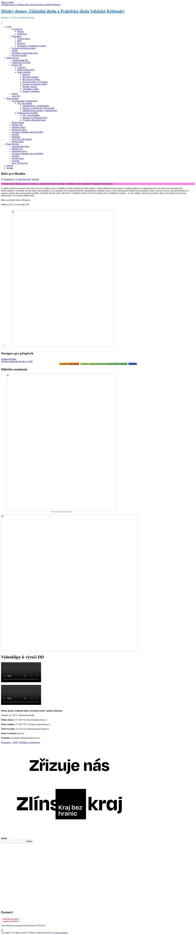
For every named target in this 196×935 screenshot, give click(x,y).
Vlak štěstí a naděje (30, 89)
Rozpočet (21, 43)
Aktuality (35, 179)
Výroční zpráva (23, 39)
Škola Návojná (12, 144)
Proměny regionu (29, 86)
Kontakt (9, 168)
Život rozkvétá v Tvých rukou (35, 82)
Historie (20, 31)
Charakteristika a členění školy (24, 101)
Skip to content (7, 2)
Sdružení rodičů (18, 127)
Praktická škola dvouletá (27, 113)
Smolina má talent (8, 359)
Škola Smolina (12, 98)
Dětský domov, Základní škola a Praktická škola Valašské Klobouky (63, 11)
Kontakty (16, 161)
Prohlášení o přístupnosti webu (25, 53)
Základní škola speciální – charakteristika (39, 110)
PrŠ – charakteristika (31, 115)
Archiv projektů (23, 72)
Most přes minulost (30, 77)
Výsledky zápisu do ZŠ (69, 364)
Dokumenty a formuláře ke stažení (31, 46)
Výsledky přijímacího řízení (34, 120)
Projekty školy (18, 141)
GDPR (15, 50)
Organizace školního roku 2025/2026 (27, 132)
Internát (9, 165)
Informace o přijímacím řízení (34, 118)
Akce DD (16, 96)
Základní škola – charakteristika (35, 106)
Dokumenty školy (19, 130)
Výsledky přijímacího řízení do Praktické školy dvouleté (103, 364)
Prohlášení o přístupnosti (29, 742)
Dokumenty (17, 36)
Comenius (21, 67)
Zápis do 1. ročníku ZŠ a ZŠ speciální (38, 108)
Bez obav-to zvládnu (31, 79)
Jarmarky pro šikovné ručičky (34, 84)
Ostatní (15, 94)
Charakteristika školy (20, 146)
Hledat (4, 838)
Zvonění (15, 134)
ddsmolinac (9, 179)
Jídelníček (16, 137)
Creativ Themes (61, 933)
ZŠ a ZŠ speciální (24, 103)
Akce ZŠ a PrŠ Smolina (22, 139)
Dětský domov (12, 58)
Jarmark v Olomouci (31, 91)
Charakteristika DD (20, 60)
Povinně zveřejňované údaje (23, 48)
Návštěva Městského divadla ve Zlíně (17, 361)
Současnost (22, 34)
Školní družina (18, 122)
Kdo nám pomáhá (19, 55)
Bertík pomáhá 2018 (25, 70)
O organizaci (17, 29)
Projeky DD (17, 65)
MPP (19, 41)
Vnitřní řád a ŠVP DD (21, 62)
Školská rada (17, 125)
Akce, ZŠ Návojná (20, 163)
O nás (8, 27)
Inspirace (26, 74)
